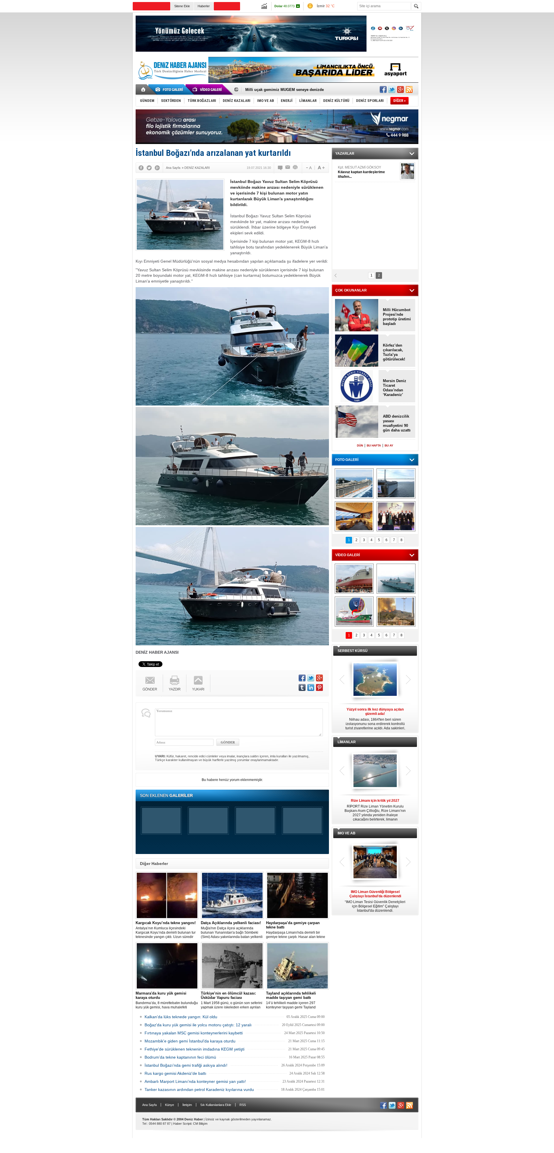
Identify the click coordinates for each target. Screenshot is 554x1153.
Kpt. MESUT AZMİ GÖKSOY (361, 172)
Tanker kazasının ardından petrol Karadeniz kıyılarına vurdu (199, 1089)
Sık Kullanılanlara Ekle (215, 1105)
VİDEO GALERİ (347, 555)
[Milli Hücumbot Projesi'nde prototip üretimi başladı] (357, 315)
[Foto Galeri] (170, 89)
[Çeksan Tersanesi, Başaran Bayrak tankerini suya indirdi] (354, 579)
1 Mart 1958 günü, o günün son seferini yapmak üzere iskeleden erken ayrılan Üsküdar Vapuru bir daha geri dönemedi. (231, 1000)
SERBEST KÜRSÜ (353, 651)
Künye (169, 1105)
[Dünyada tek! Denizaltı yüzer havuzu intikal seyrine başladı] (396, 483)
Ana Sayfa (149, 1105)
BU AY (389, 445)
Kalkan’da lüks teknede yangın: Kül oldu (181, 1016)
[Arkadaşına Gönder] (288, 167)
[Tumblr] (302, 687)
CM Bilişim (200, 1123)
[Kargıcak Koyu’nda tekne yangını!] (167, 895)
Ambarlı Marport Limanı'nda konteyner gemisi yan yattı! (195, 1081)
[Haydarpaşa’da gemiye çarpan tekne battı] (297, 895)
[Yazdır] (295, 167)
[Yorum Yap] (280, 167)
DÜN (360, 445)
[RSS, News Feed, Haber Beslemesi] (409, 89)
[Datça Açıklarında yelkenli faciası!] (232, 895)
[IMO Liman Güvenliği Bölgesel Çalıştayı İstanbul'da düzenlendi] (375, 862)
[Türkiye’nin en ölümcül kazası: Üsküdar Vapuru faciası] (232, 966)
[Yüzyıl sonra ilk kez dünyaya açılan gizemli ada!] (375, 680)
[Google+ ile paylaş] (400, 89)
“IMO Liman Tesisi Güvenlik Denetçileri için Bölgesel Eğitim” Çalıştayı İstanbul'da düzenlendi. (375, 901)
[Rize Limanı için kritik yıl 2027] (375, 771)
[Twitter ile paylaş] (391, 89)
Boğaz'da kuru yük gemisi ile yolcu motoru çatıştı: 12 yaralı (198, 1025)
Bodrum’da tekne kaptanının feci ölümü (180, 1057)
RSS (242, 1105)
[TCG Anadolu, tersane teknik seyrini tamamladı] (396, 579)
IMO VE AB (346, 833)
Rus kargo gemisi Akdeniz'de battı (175, 1073)
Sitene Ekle (182, 6)
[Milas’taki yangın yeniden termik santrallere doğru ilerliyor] (396, 612)
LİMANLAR (347, 742)
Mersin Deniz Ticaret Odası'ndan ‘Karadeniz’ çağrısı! (394, 388)
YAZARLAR (344, 154)
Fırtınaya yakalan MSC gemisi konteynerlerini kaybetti (194, 1033)
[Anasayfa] (143, 89)
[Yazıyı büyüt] (321, 167)
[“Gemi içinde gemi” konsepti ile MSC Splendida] (354, 483)
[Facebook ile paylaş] (383, 89)
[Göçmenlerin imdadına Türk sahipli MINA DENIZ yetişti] (354, 612)
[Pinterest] (319, 687)
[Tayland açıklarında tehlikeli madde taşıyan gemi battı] (297, 966)
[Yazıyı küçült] (308, 167)
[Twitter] (149, 167)
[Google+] (157, 167)
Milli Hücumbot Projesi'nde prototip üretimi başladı (397, 317)
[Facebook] (141, 167)
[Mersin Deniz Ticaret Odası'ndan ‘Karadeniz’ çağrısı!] (357, 386)
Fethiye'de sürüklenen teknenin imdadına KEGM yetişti (194, 1049)
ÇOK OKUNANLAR (351, 290)
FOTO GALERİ (346, 460)
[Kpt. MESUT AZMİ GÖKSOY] (407, 171)
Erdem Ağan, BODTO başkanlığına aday (281, 89)
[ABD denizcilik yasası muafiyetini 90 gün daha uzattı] (357, 422)
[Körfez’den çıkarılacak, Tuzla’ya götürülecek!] (357, 351)
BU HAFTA (374, 445)
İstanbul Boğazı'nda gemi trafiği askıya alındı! (186, 1065)
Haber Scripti (182, 1123)
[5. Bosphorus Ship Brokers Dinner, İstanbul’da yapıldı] (396, 516)
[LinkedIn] (310, 687)
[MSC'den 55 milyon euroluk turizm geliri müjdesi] (354, 516)
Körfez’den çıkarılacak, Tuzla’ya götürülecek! (394, 352)
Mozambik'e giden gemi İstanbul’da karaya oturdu (190, 1041)
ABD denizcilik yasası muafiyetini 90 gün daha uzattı (397, 423)
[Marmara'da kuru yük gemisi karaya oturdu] (167, 966)
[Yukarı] (198, 683)
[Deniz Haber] (172, 83)
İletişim (187, 1105)
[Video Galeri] (208, 89)
